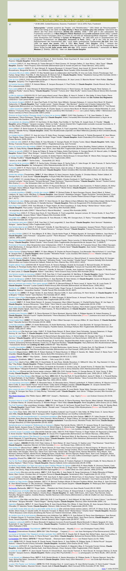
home (104, 569)
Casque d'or (13, 359)
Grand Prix (13, 458)
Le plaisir (12, 357)
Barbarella (13, 488)
